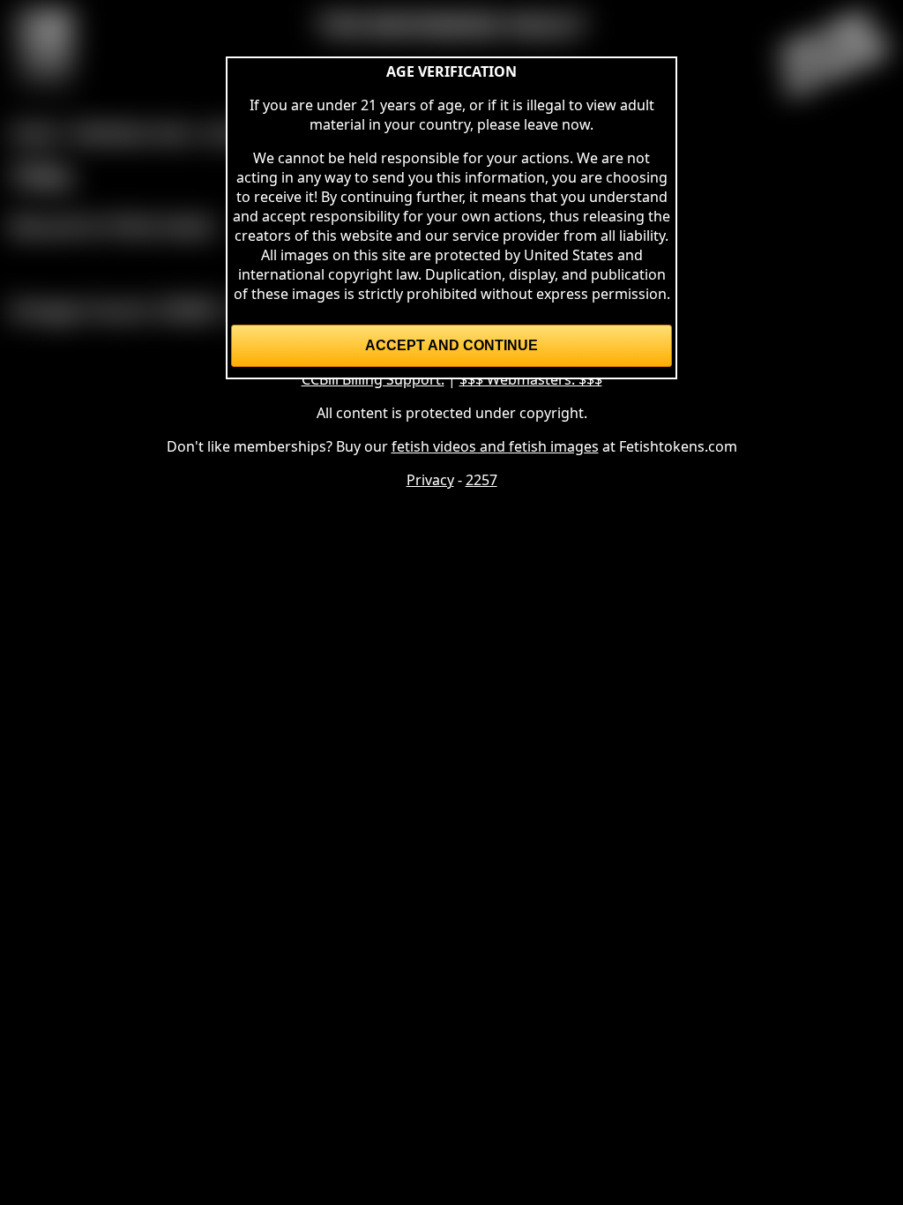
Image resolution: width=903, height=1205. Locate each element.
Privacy (430, 480)
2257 (481, 480)
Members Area (132, 132)
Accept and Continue (451, 345)
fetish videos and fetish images (495, 446)
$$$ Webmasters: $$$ (530, 379)
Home (35, 132)
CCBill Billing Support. (373, 379)
